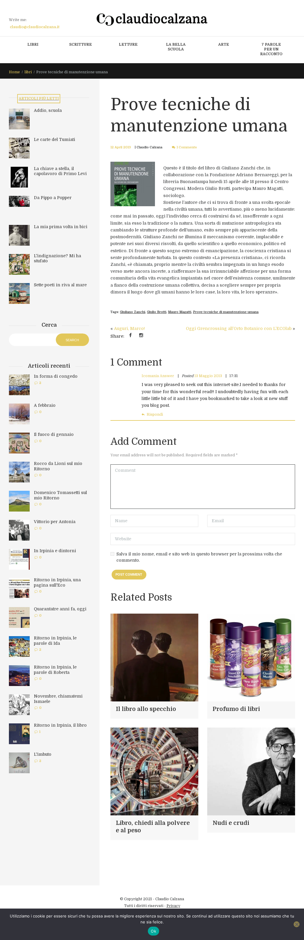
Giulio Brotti (156, 312)
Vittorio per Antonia (54, 521)
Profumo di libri (236, 709)
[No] (297, 924)
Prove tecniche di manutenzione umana (226, 312)
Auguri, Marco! (129, 328)
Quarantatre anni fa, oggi (60, 608)
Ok (153, 931)
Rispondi (155, 414)
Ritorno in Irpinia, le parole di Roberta (55, 670)
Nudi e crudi (231, 823)
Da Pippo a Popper (53, 197)
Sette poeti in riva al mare (60, 284)
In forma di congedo (55, 376)
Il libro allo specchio (146, 709)
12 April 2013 (120, 147)
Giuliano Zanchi (132, 312)
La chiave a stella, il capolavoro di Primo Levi (60, 171)
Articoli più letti (39, 98)
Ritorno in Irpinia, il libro (60, 725)
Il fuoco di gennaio (54, 434)
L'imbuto (42, 754)
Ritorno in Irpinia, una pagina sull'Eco (57, 582)
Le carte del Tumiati (54, 139)
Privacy (173, 906)
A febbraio (45, 405)
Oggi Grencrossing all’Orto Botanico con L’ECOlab (239, 328)
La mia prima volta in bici (60, 226)
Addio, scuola (48, 110)
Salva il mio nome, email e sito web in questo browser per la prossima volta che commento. (199, 557)
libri (28, 72)
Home (14, 72)
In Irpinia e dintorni (55, 550)
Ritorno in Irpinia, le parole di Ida (55, 641)
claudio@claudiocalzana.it (34, 27)
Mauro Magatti (179, 312)
